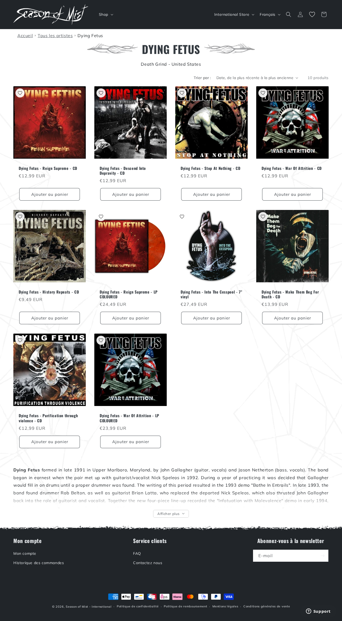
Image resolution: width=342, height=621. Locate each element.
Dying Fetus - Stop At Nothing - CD (210, 168)
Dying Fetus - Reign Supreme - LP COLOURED (129, 294)
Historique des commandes (38, 563)
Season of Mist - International (88, 606)
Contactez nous (147, 563)
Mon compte (24, 553)
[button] (105, 14)
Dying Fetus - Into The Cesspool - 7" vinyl (211, 294)
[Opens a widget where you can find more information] (318, 611)
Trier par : (202, 77)
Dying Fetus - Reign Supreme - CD (48, 168)
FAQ (137, 553)
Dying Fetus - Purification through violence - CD (48, 418)
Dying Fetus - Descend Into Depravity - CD (123, 170)
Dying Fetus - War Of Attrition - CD (292, 168)
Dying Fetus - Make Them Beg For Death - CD (290, 294)
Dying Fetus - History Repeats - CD (49, 292)
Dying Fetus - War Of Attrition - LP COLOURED (129, 418)
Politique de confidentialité (138, 606)
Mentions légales (225, 606)
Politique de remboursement (185, 606)
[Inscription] (322, 555)
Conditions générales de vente (266, 606)
